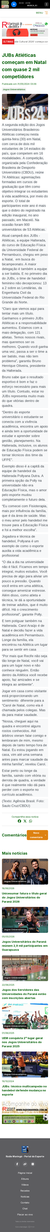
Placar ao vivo (25, 1214)
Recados (25, 1190)
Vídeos (25, 1184)
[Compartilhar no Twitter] (25, 821)
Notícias (25, 1196)
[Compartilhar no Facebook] (19, 821)
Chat (25, 1208)
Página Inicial (25, 1173)
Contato (25, 1202)
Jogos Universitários (14, 89)
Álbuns (25, 1178)
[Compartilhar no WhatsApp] (30, 821)
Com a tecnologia (21, 1227)
